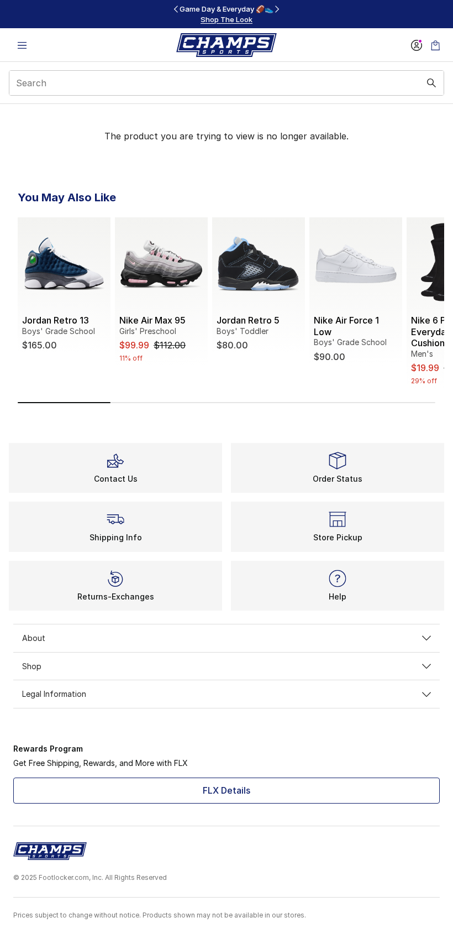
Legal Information (54, 694)
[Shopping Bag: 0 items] (435, 45)
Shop (31, 666)
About (33, 638)
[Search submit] (431, 83)
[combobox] (226, 83)
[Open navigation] (22, 45)
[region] (226, 14)
